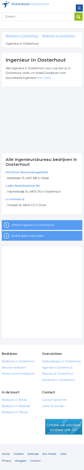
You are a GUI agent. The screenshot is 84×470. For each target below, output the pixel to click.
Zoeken (19, 453)
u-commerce (15, 199)
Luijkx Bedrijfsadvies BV (23, 185)
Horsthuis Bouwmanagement (27, 172)
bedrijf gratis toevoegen (28, 236)
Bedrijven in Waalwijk (16, 406)
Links (63, 453)
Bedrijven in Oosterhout (30, 4)
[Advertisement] (42, 120)
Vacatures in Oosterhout (58, 380)
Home (6, 453)
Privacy (6, 460)
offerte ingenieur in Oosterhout (33, 225)
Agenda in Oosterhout (57, 367)
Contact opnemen (54, 400)
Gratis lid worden (53, 406)
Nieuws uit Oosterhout (57, 373)
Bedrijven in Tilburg (15, 412)
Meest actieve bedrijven (18, 373)
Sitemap (33, 453)
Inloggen (20, 460)
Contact (35, 460)
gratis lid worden (63, 427)
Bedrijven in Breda (14, 400)
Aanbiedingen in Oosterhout (61, 361)
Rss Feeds (49, 453)
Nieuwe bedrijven (14, 367)
